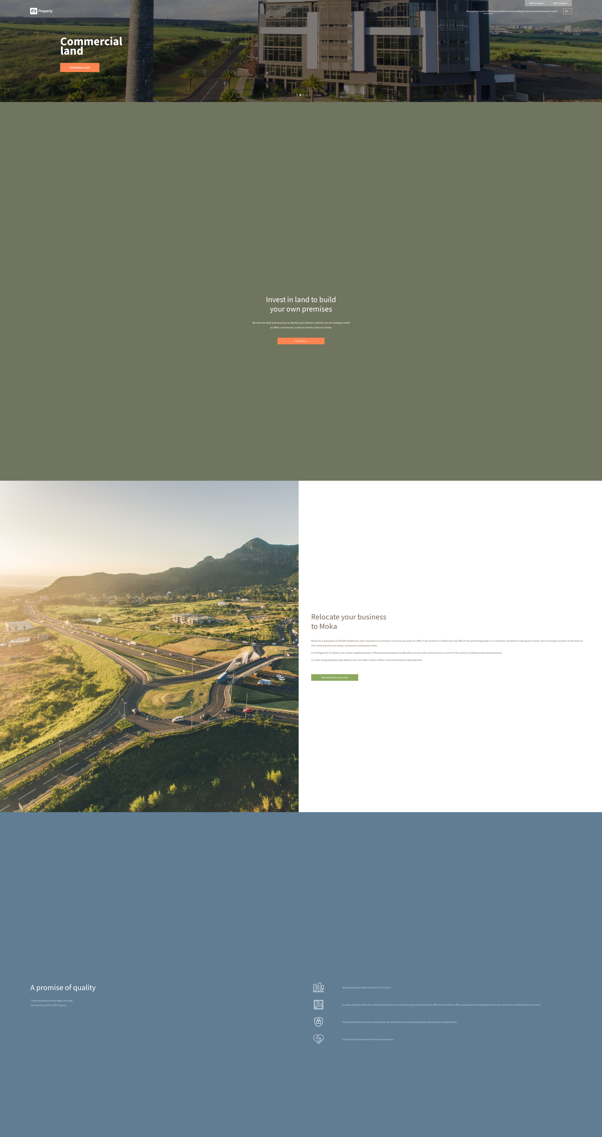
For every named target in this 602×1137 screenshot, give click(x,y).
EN (566, 11)
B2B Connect (560, 3)
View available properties (334, 677)
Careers (536, 11)
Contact (527, 11)
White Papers (537, 3)
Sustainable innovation (505, 11)
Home (469, 11)
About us (477, 11)
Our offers (487, 11)
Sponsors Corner (549, 11)
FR (567, 16)
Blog (520, 11)
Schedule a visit (80, 67)
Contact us (301, 340)
